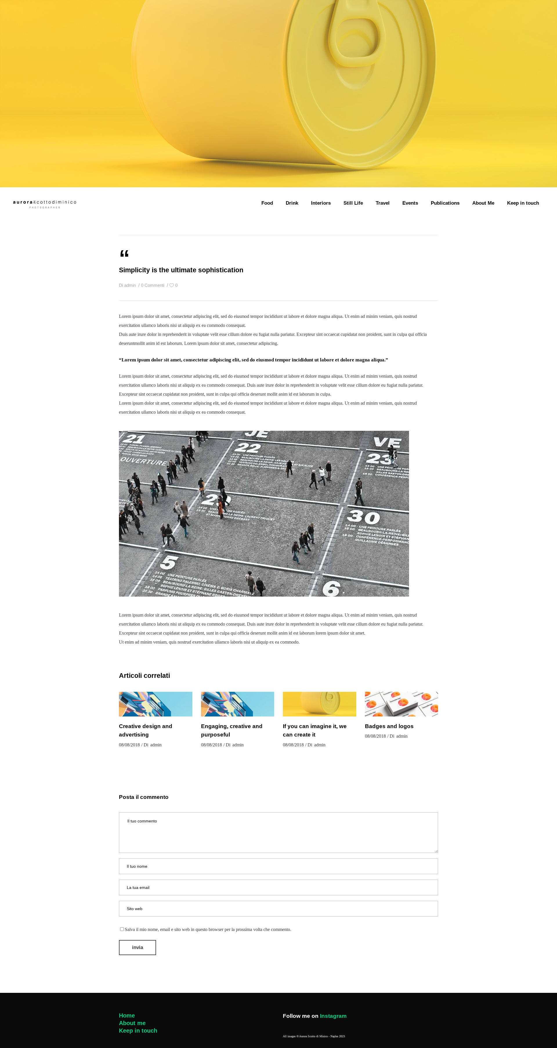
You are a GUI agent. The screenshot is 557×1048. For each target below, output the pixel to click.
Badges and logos (389, 726)
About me (132, 1023)
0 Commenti (153, 285)
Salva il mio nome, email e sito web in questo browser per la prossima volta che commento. (208, 929)
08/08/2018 (129, 744)
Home (127, 1015)
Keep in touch (138, 1030)
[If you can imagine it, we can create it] (319, 704)
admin (130, 285)
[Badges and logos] (401, 704)
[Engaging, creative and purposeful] (237, 704)
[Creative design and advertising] (155, 704)
